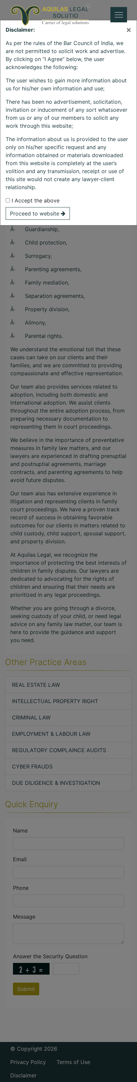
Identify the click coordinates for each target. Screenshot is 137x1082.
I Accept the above (35, 200)
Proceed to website (35, 213)
